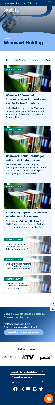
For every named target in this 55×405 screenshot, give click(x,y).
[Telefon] (52, 309)
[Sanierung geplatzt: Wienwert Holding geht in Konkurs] (27, 208)
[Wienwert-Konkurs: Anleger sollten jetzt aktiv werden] (27, 153)
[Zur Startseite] (11, 10)
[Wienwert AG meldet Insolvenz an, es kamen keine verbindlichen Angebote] (27, 94)
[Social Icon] (15, 389)
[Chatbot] (48, 398)
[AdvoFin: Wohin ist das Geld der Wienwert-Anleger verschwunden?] (27, 245)
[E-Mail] (52, 303)
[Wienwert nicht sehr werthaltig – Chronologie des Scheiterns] (27, 284)
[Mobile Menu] (49, 3)
